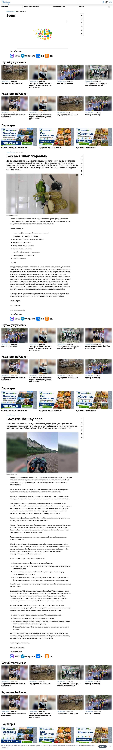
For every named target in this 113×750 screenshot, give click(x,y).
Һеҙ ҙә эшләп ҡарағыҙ (31, 6)
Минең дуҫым (10, 11)
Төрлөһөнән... (10, 152)
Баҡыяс (81, 6)
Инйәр (5, 1)
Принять (102, 746)
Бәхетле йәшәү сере (58, 6)
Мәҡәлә (4, 6)
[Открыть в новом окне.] (15, 56)
